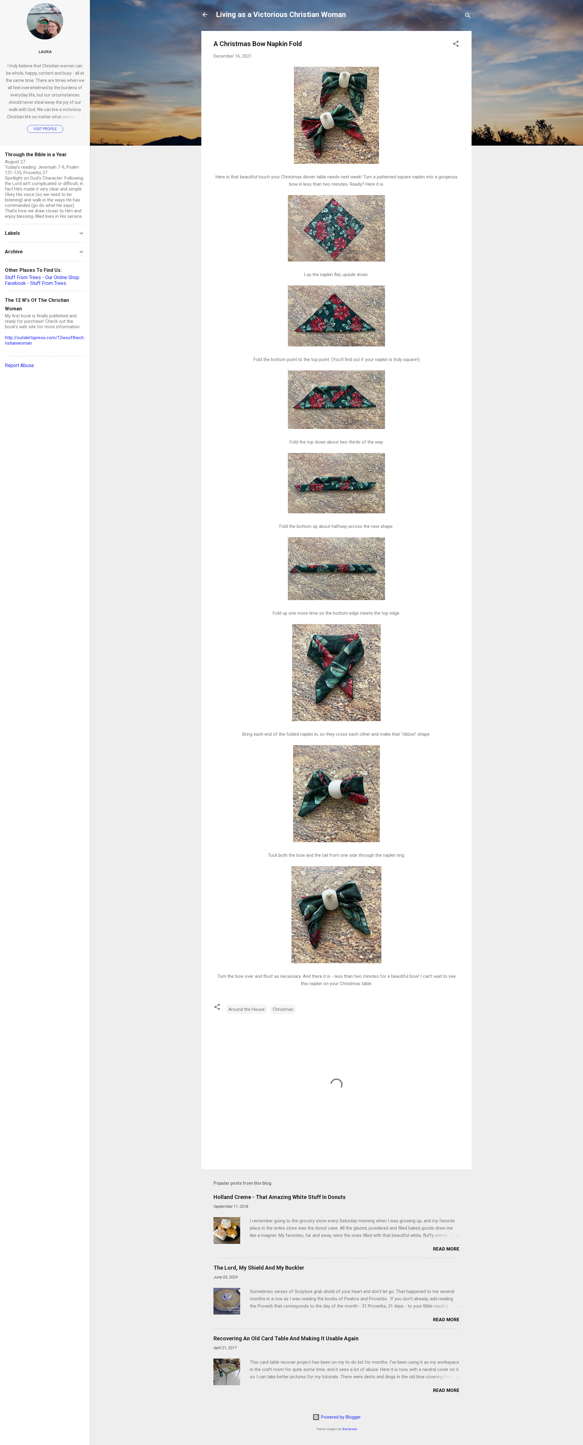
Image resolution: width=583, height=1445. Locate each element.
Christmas (283, 1009)
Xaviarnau (349, 1429)
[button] (455, 44)
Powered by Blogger (340, 1417)
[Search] (468, 16)
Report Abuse (19, 365)
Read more (446, 1249)
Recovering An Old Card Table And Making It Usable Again (286, 1338)
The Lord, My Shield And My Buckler (258, 1267)
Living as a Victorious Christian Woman (281, 14)
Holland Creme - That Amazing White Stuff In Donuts (279, 1197)
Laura (45, 51)
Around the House (246, 1009)
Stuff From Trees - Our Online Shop (42, 277)
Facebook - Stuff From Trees (35, 283)
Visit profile (45, 129)
